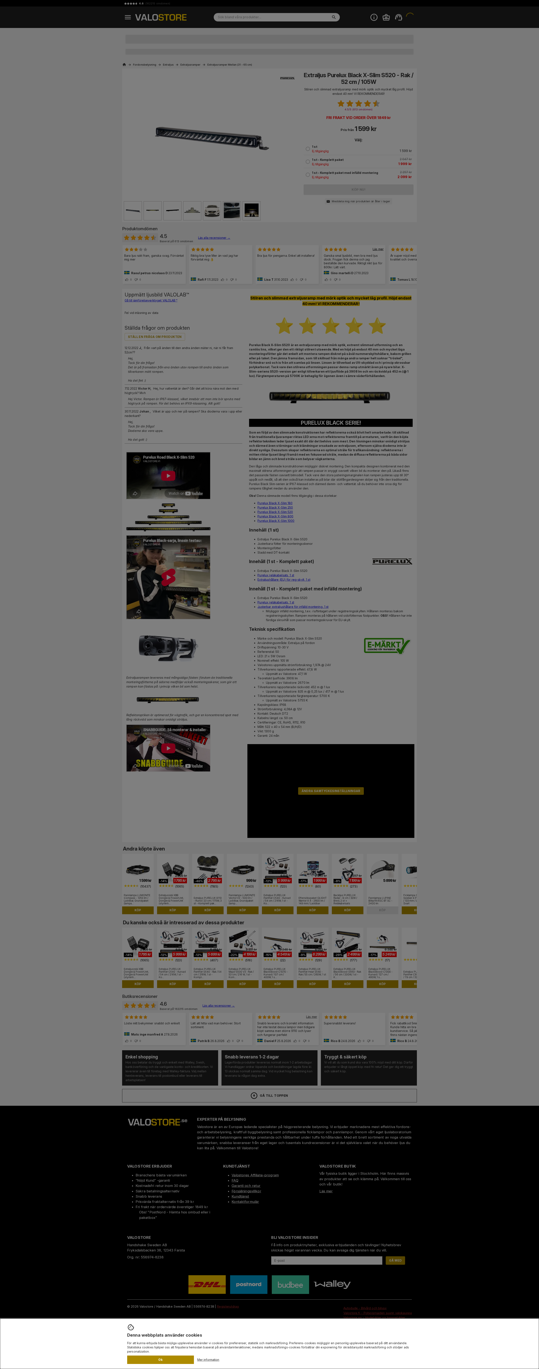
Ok (160, 1359)
